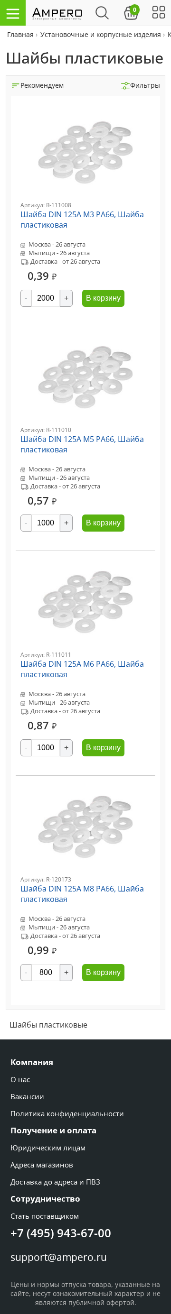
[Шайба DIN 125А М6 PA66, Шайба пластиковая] (85, 647)
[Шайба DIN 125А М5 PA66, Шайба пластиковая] (85, 423)
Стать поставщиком (44, 1216)
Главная (21, 34)
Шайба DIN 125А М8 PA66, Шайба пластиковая (82, 893)
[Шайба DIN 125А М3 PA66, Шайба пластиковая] (85, 198)
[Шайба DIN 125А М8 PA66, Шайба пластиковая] (85, 872)
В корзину (103, 298)
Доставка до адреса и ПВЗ (55, 1181)
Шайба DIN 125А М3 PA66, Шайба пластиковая (82, 219)
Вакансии (27, 1096)
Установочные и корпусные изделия (100, 34)
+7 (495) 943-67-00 (60, 1232)
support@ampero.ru (58, 1257)
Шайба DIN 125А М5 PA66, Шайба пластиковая (82, 444)
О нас (20, 1079)
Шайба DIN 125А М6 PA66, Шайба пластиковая (82, 669)
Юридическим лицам (48, 1147)
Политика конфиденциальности (67, 1113)
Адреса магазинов (41, 1164)
